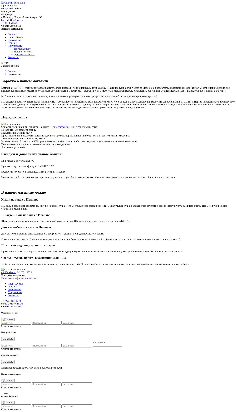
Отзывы (12, 43)
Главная (12, 34)
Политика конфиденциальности (19, 278)
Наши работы (15, 37)
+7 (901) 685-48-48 (11, 300)
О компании (14, 40)
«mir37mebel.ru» (61, 127)
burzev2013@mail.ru (12, 20)
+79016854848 (9, 23)
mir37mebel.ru (8, 272)
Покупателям (15, 45)
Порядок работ (22, 48)
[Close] (8, 319)
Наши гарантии (22, 51)
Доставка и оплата (24, 54)
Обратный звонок (11, 25)
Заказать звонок (10, 65)
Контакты (13, 57)
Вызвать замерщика (12, 28)
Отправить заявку (11, 326)
